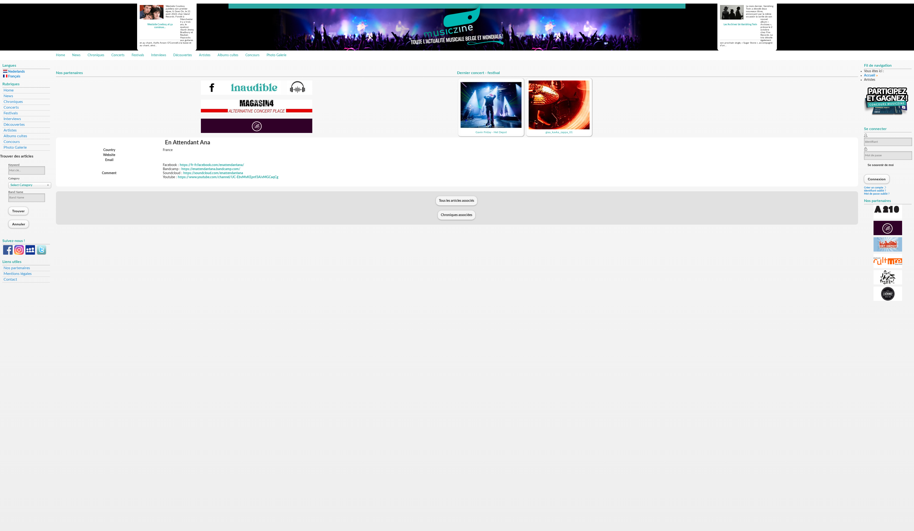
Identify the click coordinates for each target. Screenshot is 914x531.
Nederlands (16, 71)
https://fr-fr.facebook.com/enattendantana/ (212, 165)
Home (60, 55)
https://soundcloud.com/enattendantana (213, 173)
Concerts (117, 55)
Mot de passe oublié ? (876, 193)
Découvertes (182, 55)
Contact (10, 279)
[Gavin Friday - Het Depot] (491, 128)
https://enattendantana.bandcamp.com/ (210, 169)
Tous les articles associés (456, 200)
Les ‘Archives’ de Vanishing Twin (740, 24)
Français (13, 76)
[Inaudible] (256, 94)
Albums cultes (228, 55)
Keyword (14, 164)
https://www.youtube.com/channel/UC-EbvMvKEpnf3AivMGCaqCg (228, 177)
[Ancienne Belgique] (256, 132)
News (76, 55)
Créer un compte (874, 187)
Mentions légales (18, 274)
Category (14, 178)
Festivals (138, 55)
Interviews (158, 55)
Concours (252, 55)
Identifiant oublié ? (875, 190)
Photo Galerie (276, 55)
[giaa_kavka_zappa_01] (559, 128)
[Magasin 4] (256, 113)
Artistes (204, 55)
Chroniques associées (456, 215)
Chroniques (96, 55)
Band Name (15, 192)
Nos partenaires (17, 268)
